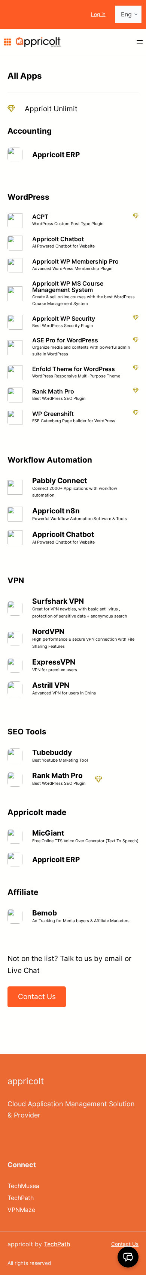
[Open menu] (139, 41)
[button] (128, 1257)
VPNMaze (21, 1209)
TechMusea (23, 1186)
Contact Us (125, 1244)
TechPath (20, 1197)
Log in (98, 14)
